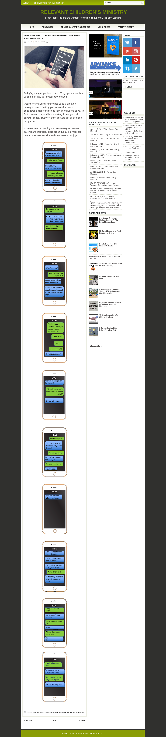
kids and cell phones (55, 712)
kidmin (47, 712)
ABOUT (26, 3)
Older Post (81, 721)
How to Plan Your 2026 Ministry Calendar (108, 245)
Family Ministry (126, 27)
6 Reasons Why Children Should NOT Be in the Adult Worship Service (110, 291)
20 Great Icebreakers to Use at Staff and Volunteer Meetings (110, 304)
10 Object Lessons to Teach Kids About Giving (110, 232)
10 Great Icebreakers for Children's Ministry (108, 316)
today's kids (66, 712)
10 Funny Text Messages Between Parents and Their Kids (52, 37)
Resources (47, 27)
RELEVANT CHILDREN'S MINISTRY (83, 12)
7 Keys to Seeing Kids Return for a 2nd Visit (108, 329)
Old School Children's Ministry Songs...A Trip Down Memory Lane (108, 220)
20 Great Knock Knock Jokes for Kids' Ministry (110, 264)
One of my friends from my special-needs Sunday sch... (134, 139)
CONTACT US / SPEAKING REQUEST (49, 3)
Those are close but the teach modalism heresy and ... (134, 120)
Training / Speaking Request (75, 27)
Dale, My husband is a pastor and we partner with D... (133, 127)
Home (31, 27)
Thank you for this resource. (132, 157)
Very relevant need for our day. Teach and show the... (133, 148)
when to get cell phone (77, 712)
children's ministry (38, 712)
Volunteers (104, 27)
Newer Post (27, 721)
